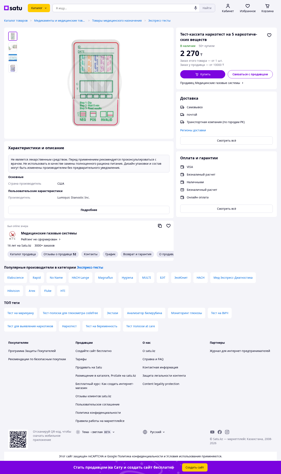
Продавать (83, 367)
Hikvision (13, 291)
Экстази (112, 313)
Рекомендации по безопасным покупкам (37, 359)
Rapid (37, 278)
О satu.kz (149, 351)
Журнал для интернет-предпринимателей (240, 351)
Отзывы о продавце (60, 254)
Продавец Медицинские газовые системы (210, 83)
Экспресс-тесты (159, 20)
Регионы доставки (193, 130)
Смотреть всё (226, 140)
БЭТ (162, 278)
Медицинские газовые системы (49, 233)
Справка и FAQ (153, 359)
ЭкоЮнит (181, 278)
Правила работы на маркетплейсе (99, 421)
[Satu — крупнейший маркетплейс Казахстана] (13, 8)
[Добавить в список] (269, 35)
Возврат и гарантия (137, 254)
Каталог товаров (16, 20)
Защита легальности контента (164, 375)
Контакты (91, 254)
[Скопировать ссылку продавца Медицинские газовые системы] (159, 225)
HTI (62, 291)
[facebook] (219, 432)
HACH (200, 278)
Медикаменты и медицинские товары (60, 20)
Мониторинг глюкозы (186, 313)
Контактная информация (160, 367)
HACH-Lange (80, 278)
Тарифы (81, 359)
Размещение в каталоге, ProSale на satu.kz (105, 375)
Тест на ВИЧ (219, 313)
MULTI (146, 278)
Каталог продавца (23, 254)
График (110, 254)
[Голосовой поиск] (195, 8)
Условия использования (183, 456)
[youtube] (212, 432)
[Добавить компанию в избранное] (168, 225)
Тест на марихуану (20, 313)
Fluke (47, 291)
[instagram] (227, 432)
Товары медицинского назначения (117, 20)
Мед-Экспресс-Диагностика (233, 278)
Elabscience (15, 278)
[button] (202, 74)
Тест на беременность (101, 326)
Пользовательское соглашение (97, 404)
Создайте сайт (85, 351)
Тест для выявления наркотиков (30, 326)
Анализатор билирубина (144, 313)
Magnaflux (105, 278)
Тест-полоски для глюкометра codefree (70, 313)
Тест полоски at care (140, 326)
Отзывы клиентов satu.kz (93, 396)
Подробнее (89, 210)
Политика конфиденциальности (98, 413)
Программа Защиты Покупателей (32, 351)
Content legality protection (161, 384)
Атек (32, 291)
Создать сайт (195, 467)
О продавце (167, 254)
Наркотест (69, 326)
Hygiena (127, 278)
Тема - (92, 432)
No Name (56, 278)
